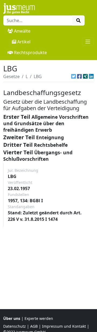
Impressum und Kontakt (64, 326)
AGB (34, 326)
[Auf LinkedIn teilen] (91, 76)
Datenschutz (14, 326)
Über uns (11, 318)
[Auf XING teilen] (85, 76)
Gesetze (11, 76)
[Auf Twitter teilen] (73, 76)
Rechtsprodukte (30, 52)
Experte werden (39, 318)
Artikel (23, 42)
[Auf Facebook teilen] (79, 76)
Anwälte (22, 31)
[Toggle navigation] (88, 42)
